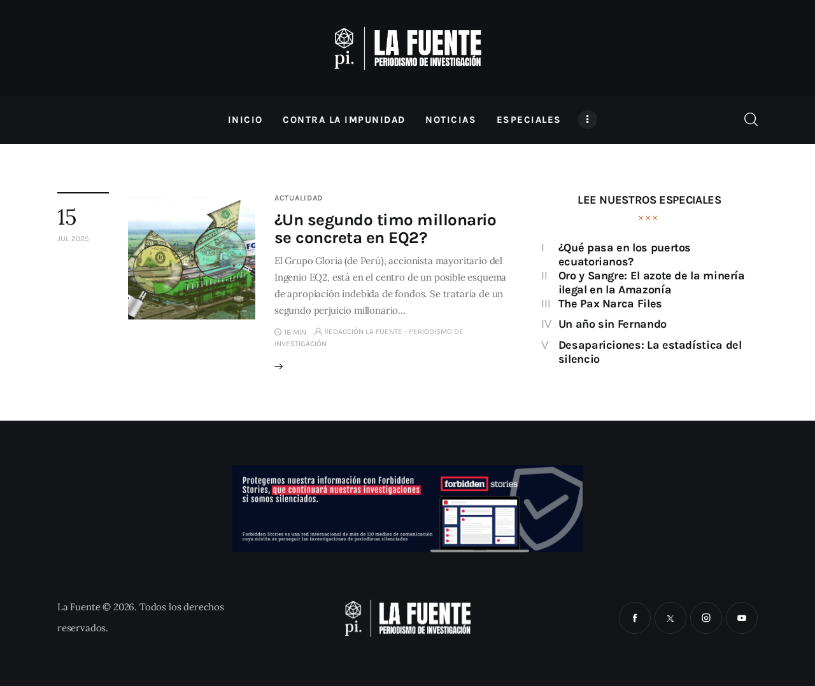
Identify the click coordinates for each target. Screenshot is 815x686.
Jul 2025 (73, 238)
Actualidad (298, 197)
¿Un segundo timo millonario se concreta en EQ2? (385, 229)
